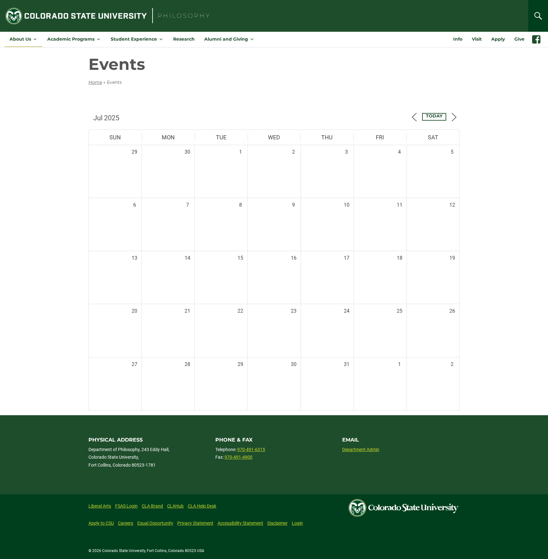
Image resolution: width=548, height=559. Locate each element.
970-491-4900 (238, 457)
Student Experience (134, 39)
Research (184, 39)
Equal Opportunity (155, 523)
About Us (20, 39)
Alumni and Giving (226, 39)
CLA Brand (152, 506)
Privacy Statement (195, 523)
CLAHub (175, 506)
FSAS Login (126, 506)
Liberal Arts (99, 506)
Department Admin (360, 449)
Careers (125, 523)
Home (95, 82)
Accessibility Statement (240, 523)
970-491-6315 (251, 449)
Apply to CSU (101, 523)
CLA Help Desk (202, 506)
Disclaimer (277, 523)
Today (434, 116)
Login (297, 523)
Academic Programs (71, 39)
